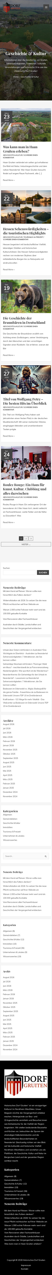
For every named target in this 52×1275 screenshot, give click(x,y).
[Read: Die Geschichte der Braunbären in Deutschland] (26, 296)
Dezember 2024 (10, 792)
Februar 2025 (9, 783)
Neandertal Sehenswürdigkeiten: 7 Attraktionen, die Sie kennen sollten (25, 656)
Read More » (8, 179)
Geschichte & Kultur (13, 155)
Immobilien (8, 827)
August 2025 (8, 762)
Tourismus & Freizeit (33, 237)
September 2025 (10, 758)
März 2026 (8, 737)
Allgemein (7, 814)
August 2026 (8, 724)
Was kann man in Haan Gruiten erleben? (20, 149)
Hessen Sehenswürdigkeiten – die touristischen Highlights (26, 231)
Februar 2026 (9, 741)
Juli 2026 (7, 728)
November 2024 (10, 796)
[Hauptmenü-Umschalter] (46, 7)
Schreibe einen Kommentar (15, 239)
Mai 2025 (7, 771)
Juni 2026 (7, 732)
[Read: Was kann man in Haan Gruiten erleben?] (26, 125)
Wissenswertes (10, 840)
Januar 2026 (8, 745)
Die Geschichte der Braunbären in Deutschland (24, 320)
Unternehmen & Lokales (13, 836)
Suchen (6, 568)
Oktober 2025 (9, 754)
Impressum (26, 1265)
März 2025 (8, 779)
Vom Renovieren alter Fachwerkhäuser (20, 619)
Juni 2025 (7, 766)
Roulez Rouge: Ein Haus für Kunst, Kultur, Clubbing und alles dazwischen (24, 488)
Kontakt (24, 1269)
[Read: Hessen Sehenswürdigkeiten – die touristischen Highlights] (26, 207)
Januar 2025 (8, 788)
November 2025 (10, 749)
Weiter (26, 544)
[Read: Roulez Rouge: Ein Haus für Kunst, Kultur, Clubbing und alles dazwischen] (26, 462)
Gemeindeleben (10, 819)
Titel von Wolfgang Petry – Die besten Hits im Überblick (25, 401)
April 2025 (7, 775)
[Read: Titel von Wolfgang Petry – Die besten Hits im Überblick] (26, 379)
